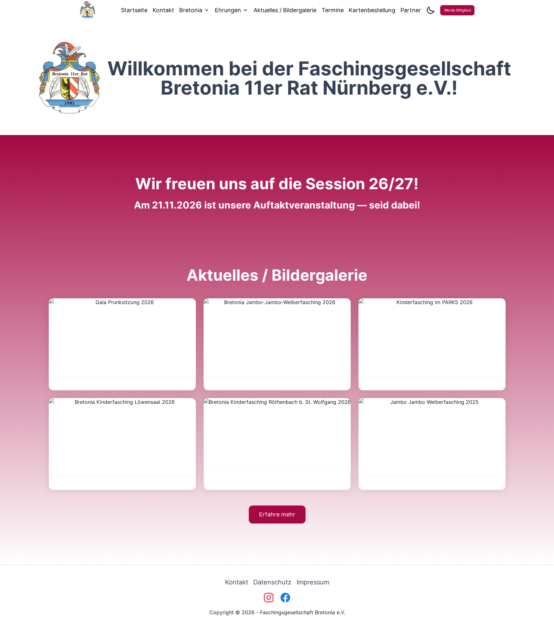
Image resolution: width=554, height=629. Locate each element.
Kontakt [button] (163, 10)
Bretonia (190, 10)
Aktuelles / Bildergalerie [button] (285, 10)
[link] (236, 582)
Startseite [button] (134, 10)
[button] (122, 344)
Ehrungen (228, 10)
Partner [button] (410, 10)
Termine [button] (333, 10)
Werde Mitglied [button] (457, 10)
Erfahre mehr (277, 514)
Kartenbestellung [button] (372, 10)
